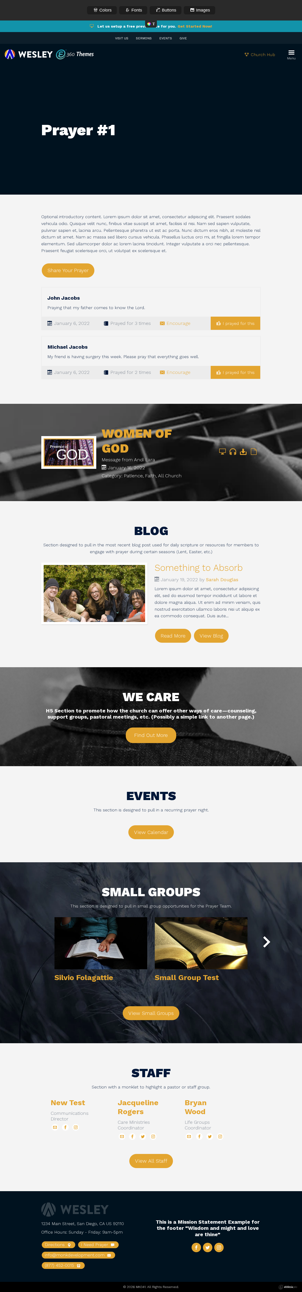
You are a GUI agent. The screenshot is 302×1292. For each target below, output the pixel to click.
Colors (105, 10)
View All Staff (151, 1161)
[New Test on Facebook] (65, 1127)
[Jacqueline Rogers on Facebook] (132, 1136)
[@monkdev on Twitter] (142, 1136)
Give (183, 38)
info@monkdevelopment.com (75, 1254)
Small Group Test (187, 977)
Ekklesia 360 (287, 1287)
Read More (173, 636)
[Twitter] (207, 1247)
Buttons (169, 10)
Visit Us (121, 38)
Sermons (144, 38)
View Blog (211, 636)
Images (203, 10)
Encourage (178, 323)
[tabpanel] (101, 955)
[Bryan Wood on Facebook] (199, 1136)
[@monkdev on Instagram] (75, 1127)
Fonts (136, 10)
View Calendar (151, 832)
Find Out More (151, 735)
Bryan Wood (196, 1107)
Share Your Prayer (68, 270)
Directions (55, 1244)
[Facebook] (196, 1247)
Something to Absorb (199, 568)
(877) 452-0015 (60, 1265)
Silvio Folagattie (84, 977)
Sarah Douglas (222, 579)
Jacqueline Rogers (138, 1107)
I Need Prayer (95, 1244)
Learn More (101, 943)
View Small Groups (151, 1013)
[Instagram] (219, 1247)
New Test (68, 1102)
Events (165, 38)
